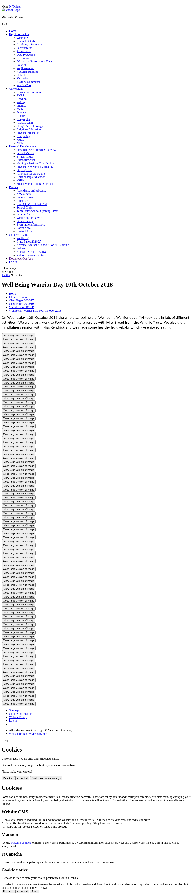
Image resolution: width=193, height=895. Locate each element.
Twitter (6, 275)
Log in (13, 261)
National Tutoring (27, 71)
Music (20, 139)
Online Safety (25, 221)
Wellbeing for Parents (29, 217)
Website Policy (18, 717)
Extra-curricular (26, 160)
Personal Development (22, 146)
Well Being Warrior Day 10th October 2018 (35, 310)
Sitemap (14, 710)
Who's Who (24, 85)
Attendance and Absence (31, 190)
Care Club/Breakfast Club (32, 204)
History (21, 115)
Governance (24, 58)
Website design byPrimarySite (28, 733)
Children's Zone (18, 234)
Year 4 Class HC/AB (21, 307)
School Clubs (25, 207)
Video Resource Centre (30, 255)
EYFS (20, 95)
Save (34, 891)
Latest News (24, 228)
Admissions (24, 51)
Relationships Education (31, 177)
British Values (25, 156)
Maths (20, 109)
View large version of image (19, 335)
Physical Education (28, 132)
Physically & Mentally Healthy (35, 166)
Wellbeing (23, 238)
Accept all (22, 778)
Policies (21, 64)
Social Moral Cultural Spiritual (35, 183)
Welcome (22, 37)
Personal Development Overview (36, 149)
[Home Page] (11, 10)
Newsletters (24, 194)
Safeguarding (24, 47)
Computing (23, 136)
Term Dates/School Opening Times (37, 211)
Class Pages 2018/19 (21, 303)
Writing (21, 102)
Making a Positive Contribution (35, 163)
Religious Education (29, 129)
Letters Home (25, 197)
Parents (13, 187)
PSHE (20, 180)
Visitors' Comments (28, 81)
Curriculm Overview (29, 92)
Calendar (22, 200)
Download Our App (21, 258)
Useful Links (24, 231)
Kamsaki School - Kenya (32, 251)
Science (21, 112)
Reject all (8, 778)
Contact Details (26, 41)
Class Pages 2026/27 (29, 241)
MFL (20, 143)
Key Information (19, 34)
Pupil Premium (25, 68)
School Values (25, 153)
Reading (22, 98)
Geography (23, 119)
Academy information (30, 44)
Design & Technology (30, 126)
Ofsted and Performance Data (34, 61)
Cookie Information (20, 713)
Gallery (21, 248)
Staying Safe (24, 170)
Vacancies (22, 78)
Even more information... (31, 224)
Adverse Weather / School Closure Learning (43, 244)
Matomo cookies (21, 842)
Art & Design (25, 122)
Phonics (21, 105)
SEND (21, 75)
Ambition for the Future (31, 173)
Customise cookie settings (46, 778)
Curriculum (16, 88)
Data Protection (26, 54)
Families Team (25, 214)
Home (12, 30)
